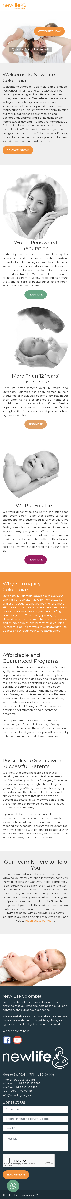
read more (36, 294)
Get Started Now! (49, 31)
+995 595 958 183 (24, 1079)
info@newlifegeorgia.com (19, 1095)
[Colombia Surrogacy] (14, 5)
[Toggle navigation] (66, 5)
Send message (16, 1174)
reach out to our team (39, 920)
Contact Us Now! (18, 150)
